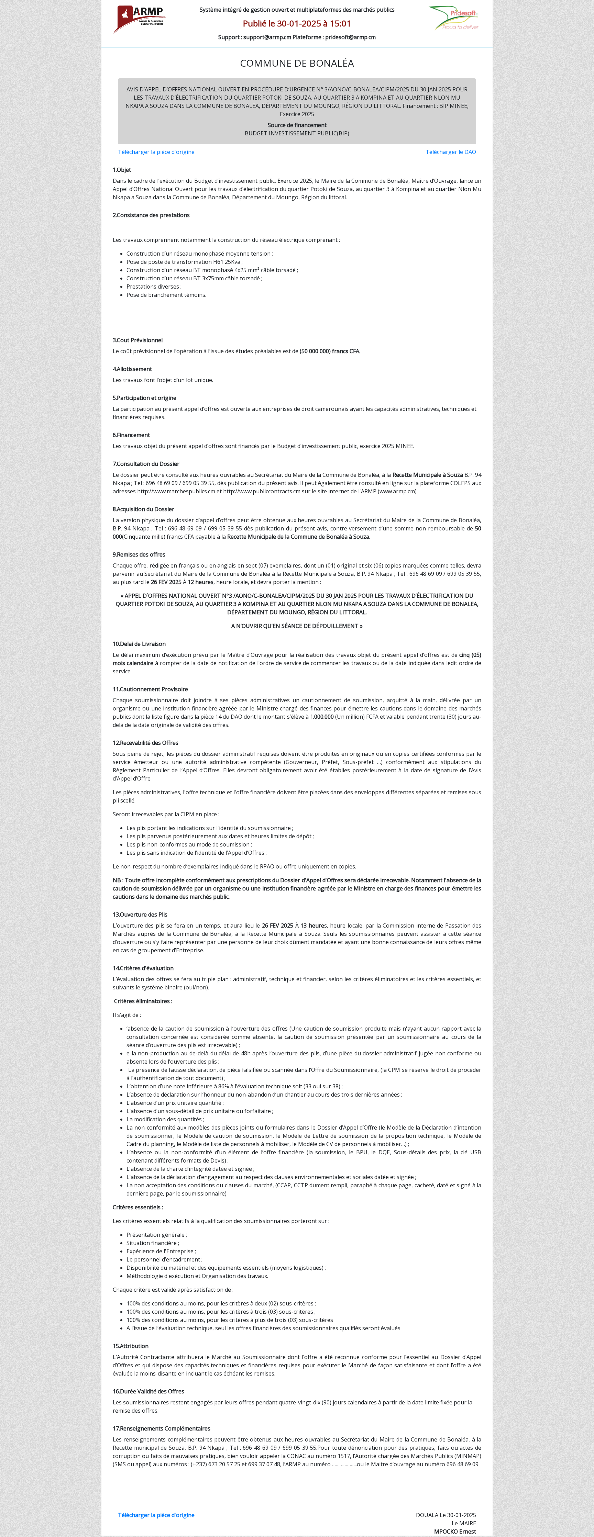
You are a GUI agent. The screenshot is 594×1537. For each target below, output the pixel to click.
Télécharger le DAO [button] (451, 152)
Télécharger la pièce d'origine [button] (156, 152)
